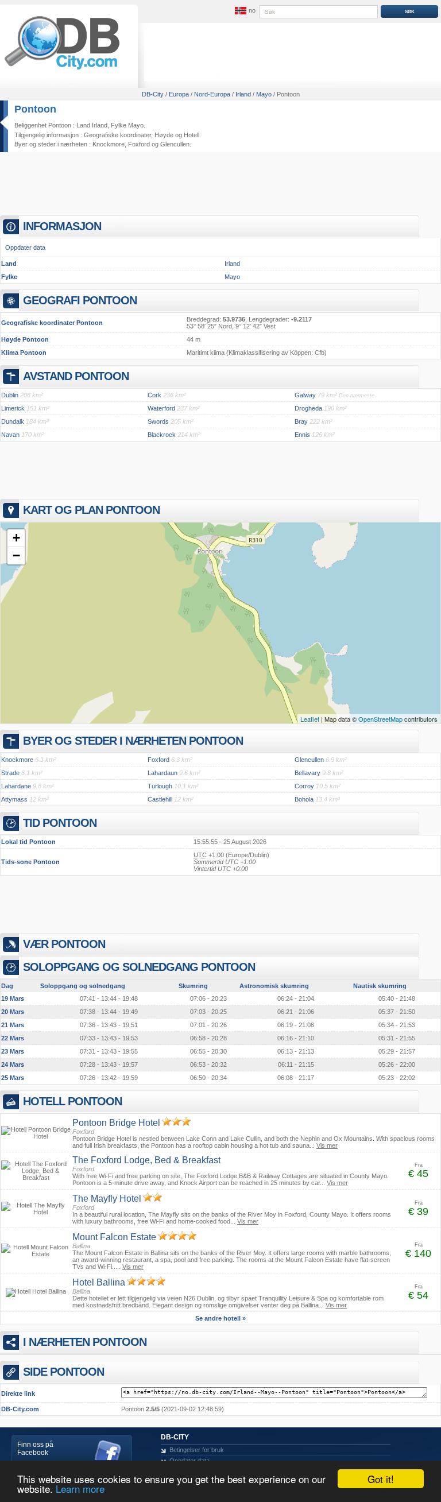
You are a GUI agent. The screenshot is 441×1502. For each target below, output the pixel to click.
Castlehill (160, 799)
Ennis (302, 434)
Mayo (232, 276)
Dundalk (12, 421)
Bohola (304, 799)
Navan (10, 434)
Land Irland (91, 125)
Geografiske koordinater (117, 134)
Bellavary (307, 772)
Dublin (9, 395)
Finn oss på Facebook (35, 1449)
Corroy (304, 786)
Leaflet (309, 718)
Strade (10, 772)
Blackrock (162, 434)
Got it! (381, 1479)
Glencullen (174, 144)
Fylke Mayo (127, 125)
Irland (232, 263)
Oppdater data (25, 247)
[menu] (244, 11)
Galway (305, 395)
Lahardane (16, 786)
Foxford (139, 144)
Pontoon (35, 109)
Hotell (191, 134)
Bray (301, 421)
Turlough (160, 786)
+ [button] (16, 538)
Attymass (14, 799)
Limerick (13, 408)
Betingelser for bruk (196, 1449)
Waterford (161, 408)
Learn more (80, 1488)
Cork (154, 395)
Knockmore (108, 144)
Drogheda (308, 408)
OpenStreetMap (380, 718)
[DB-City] (62, 69)
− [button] (16, 555)
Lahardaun (162, 772)
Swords (158, 421)
